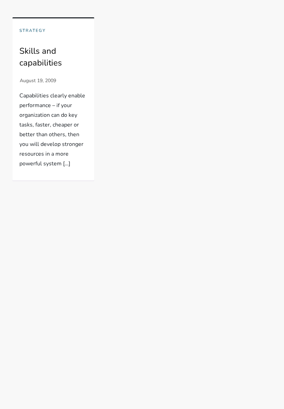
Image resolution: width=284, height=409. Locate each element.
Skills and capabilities (40, 56)
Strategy (32, 30)
